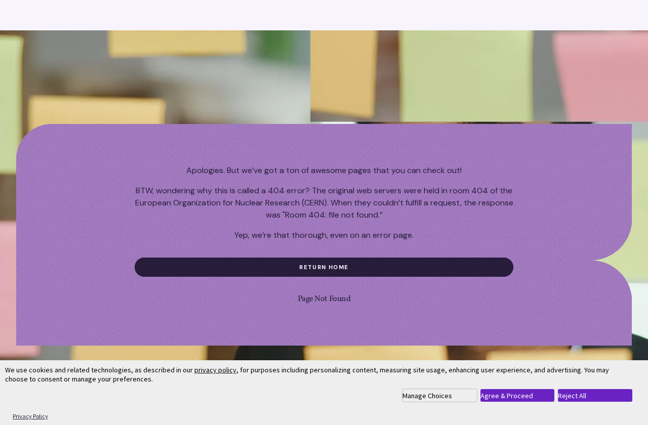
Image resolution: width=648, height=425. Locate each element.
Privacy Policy (30, 416)
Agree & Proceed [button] (506, 395)
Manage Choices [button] (427, 395)
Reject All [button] (572, 395)
